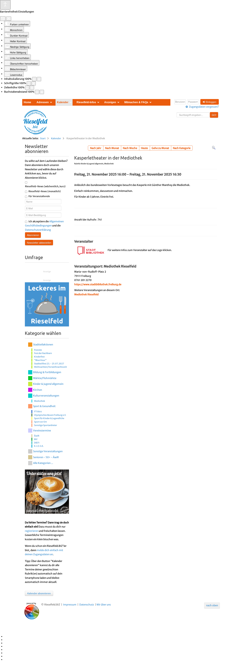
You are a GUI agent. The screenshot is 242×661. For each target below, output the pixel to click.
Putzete (38, 350)
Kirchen (37, 389)
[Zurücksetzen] (3, 18)
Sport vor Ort (40, 421)
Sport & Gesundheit (44, 406)
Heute (144, 148)
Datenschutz (86, 604)
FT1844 (38, 411)
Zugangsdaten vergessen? (203, 106)
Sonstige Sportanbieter (45, 425)
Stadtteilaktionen (43, 344)
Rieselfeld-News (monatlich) (44, 191)
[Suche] (213, 147)
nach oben (212, 605)
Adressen (43, 102)
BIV (35, 439)
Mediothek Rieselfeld (86, 294)
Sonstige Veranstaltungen (48, 451)
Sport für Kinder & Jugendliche (49, 418)
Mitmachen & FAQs (136, 102)
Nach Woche (130, 148)
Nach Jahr (95, 148)
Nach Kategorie (181, 148)
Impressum (69, 604)
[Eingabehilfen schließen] (8, 18)
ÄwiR (36, 435)
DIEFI (36, 442)
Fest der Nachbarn (43, 353)
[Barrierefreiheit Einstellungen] (5, 5)
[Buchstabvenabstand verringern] (37, 92)
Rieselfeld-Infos (86, 102)
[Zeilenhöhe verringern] (27, 88)
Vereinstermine (42, 430)
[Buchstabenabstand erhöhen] (42, 92)
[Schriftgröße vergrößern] (33, 83)
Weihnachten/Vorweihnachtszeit (50, 367)
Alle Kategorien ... (43, 463)
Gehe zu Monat (160, 148)
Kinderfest (39, 356)
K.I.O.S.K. (39, 446)
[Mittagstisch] (47, 304)
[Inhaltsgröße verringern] (34, 79)
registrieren (31, 530)
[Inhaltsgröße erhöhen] (39, 79)
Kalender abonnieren (39, 593)
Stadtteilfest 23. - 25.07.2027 (49, 363)
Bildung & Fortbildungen (47, 372)
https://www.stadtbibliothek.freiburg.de (97, 284)
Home (27, 102)
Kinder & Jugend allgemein (48, 383)
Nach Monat (112, 148)
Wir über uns (103, 604)
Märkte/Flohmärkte (44, 378)
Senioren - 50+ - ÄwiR (46, 457)
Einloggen (211, 101)
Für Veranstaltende (39, 196)
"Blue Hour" (40, 360)
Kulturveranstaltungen (46, 395)
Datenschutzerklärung (38, 229)
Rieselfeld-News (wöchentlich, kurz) (45, 186)
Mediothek (39, 401)
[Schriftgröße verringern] (29, 83)
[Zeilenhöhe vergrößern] (32, 88)
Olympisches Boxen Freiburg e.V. (50, 415)
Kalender (62, 102)
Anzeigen (110, 102)
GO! (214, 115)
